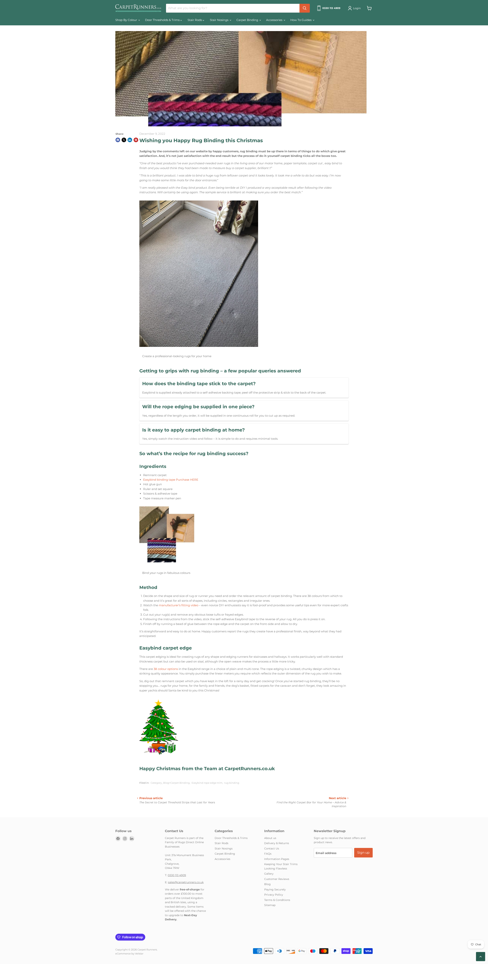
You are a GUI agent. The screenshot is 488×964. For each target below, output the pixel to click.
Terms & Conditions (277, 900)
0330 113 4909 (177, 875)
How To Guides (301, 20)
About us (270, 838)
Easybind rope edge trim (207, 782)
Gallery (269, 873)
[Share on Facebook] (118, 140)
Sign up (363, 852)
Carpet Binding (247, 20)
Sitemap (269, 905)
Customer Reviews (276, 879)
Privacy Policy (273, 894)
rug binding (231, 782)
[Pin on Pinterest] (136, 140)
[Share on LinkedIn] (130, 140)
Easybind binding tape (159, 479)
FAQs (267, 853)
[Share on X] (124, 140)
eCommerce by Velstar (129, 953)
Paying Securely (275, 889)
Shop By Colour (126, 20)
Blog (267, 884)
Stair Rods (195, 20)
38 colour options (166, 669)
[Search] (304, 8)
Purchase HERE (187, 479)
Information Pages (276, 859)
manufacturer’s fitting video (179, 605)
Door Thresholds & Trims (162, 20)
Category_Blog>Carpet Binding (170, 782)
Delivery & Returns (276, 843)
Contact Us (271, 848)
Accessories (274, 20)
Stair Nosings (219, 20)
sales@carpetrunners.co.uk (186, 882)
